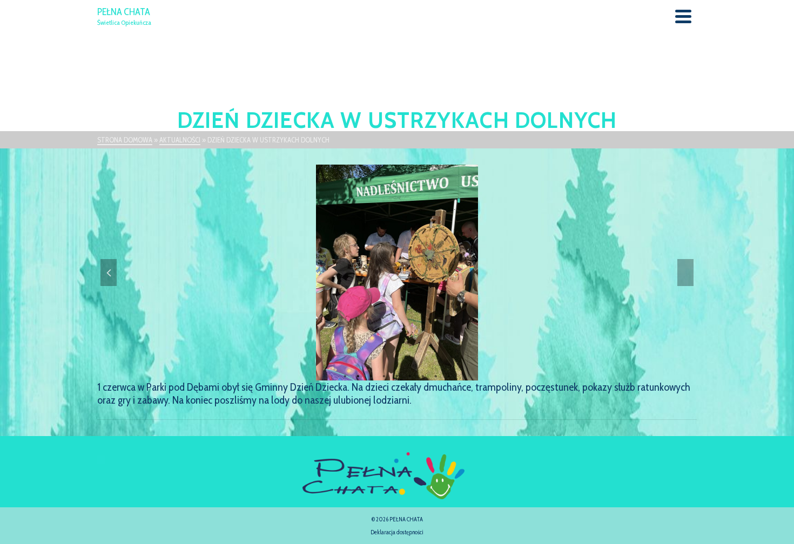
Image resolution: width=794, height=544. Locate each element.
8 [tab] (435, 375)
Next (685, 272)
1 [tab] (345, 375)
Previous (108, 272)
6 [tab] (410, 375)
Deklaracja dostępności (397, 532)
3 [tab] (371, 375)
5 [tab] (397, 375)
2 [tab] (358, 375)
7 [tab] (423, 375)
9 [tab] (448, 375)
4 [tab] (384, 375)
